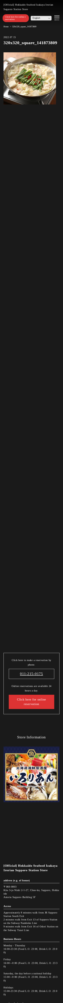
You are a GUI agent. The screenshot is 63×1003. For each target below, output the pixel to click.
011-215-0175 (31, 674)
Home (6, 26)
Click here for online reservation (15, 18)
